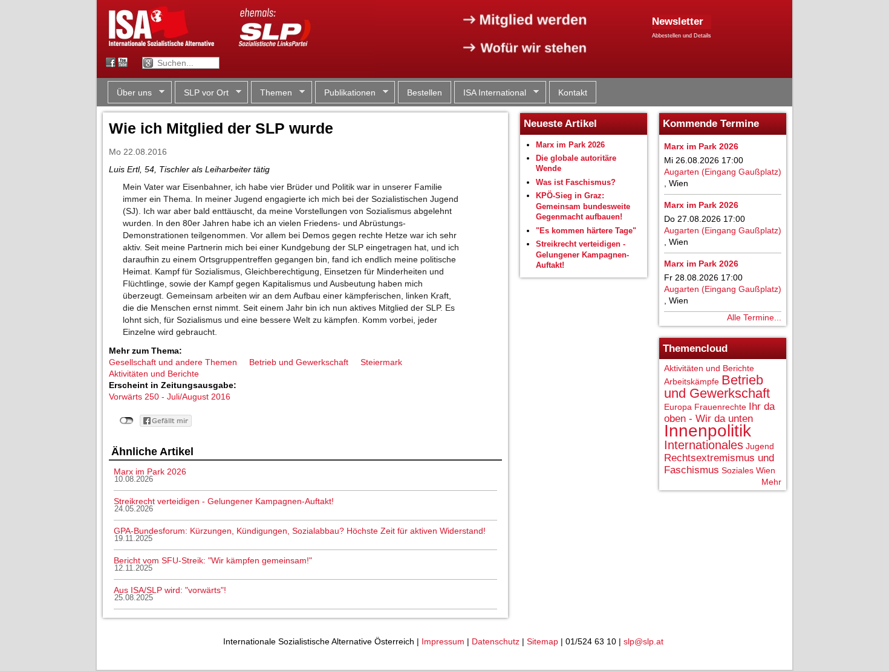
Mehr (771, 482)
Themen (271, 93)
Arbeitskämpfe (691, 381)
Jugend (760, 446)
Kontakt (572, 92)
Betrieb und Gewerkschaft (298, 362)
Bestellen (424, 92)
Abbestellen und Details (681, 36)
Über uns (130, 93)
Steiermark (381, 362)
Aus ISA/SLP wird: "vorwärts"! (170, 590)
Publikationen (345, 93)
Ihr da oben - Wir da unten (719, 412)
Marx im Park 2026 (150, 471)
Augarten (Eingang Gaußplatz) (722, 172)
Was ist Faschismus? (576, 182)
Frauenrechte (720, 407)
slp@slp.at (643, 641)
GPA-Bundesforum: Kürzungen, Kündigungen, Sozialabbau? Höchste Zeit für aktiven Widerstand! (300, 531)
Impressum (443, 641)
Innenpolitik (707, 430)
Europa (678, 407)
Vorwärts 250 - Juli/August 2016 (169, 396)
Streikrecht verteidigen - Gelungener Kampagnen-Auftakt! (224, 501)
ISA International (490, 93)
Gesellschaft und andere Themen (173, 362)
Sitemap (542, 641)
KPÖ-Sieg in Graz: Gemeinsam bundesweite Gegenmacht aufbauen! (583, 206)
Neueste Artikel (560, 123)
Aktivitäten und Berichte (154, 373)
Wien (765, 470)
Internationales (703, 445)
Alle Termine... (754, 317)
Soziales (737, 470)
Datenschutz (495, 641)
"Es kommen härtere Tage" (586, 230)
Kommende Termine (711, 123)
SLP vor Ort (202, 93)
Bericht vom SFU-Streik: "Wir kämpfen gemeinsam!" (213, 560)
